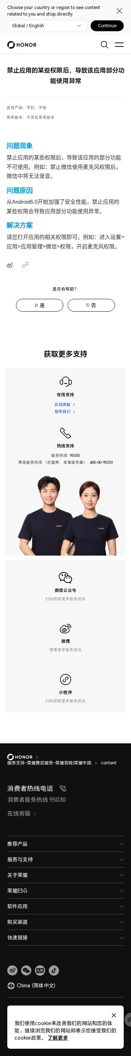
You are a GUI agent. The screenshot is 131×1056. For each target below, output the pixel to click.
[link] (12, 971)
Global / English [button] (28, 25)
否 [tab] (93, 305)
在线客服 (63, 404)
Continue (107, 25)
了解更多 (58, 1038)
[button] (26, 971)
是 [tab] (42, 305)
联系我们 (63, 411)
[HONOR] (24, 757)
